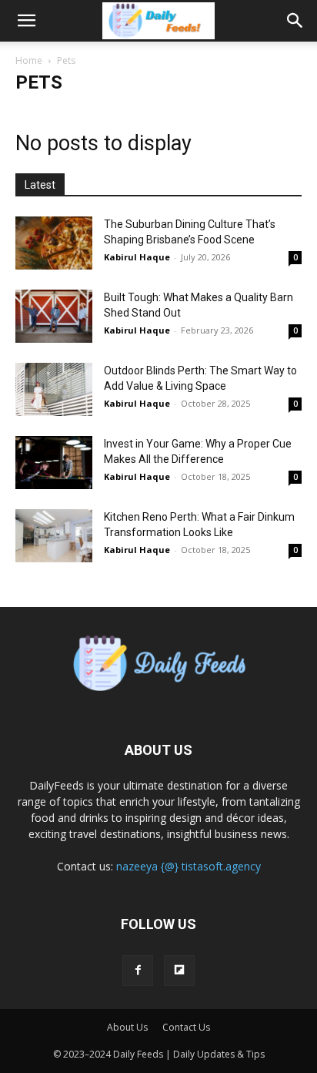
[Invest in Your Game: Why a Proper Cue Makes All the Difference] (53, 462)
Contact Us (186, 1027)
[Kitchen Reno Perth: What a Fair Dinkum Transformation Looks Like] (53, 535)
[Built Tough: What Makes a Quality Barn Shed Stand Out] (53, 316)
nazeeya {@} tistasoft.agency (188, 866)
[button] (26, 21)
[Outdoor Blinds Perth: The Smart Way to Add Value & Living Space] (53, 389)
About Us (127, 1027)
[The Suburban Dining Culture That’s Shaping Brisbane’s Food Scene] (53, 243)
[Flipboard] (179, 970)
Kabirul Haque (137, 257)
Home (28, 60)
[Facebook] (137, 970)
